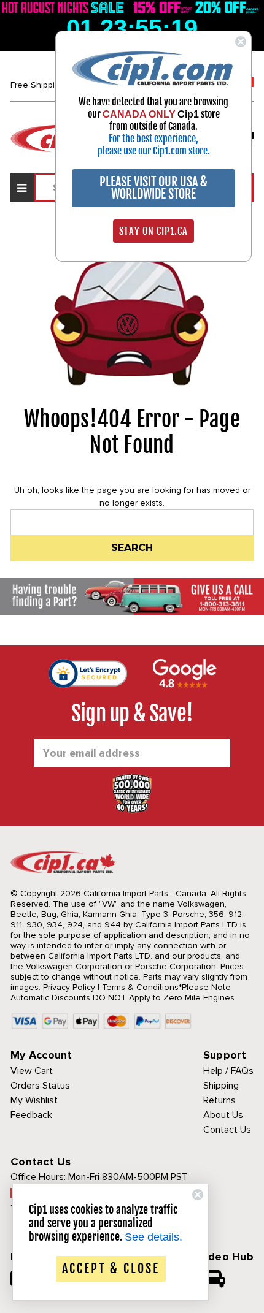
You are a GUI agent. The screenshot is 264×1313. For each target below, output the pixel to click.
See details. (153, 1237)
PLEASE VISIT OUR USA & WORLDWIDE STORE (153, 188)
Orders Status (40, 1085)
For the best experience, (153, 138)
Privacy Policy (69, 987)
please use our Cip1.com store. (154, 151)
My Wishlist (34, 1100)
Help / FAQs (228, 1071)
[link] (153, 68)
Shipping (221, 1085)
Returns (219, 1100)
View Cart (31, 1071)
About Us (223, 1115)
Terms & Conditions (140, 987)
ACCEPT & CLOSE (111, 1268)
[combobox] (132, 522)
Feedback (31, 1115)
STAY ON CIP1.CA (153, 231)
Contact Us (227, 1130)
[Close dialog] (241, 42)
